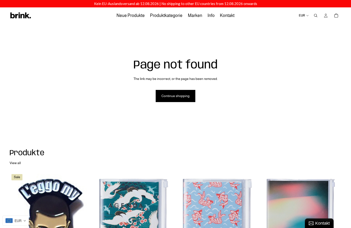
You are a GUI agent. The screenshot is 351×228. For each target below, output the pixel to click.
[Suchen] (315, 15)
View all (15, 163)
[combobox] (15, 221)
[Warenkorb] (336, 15)
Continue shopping (175, 96)
